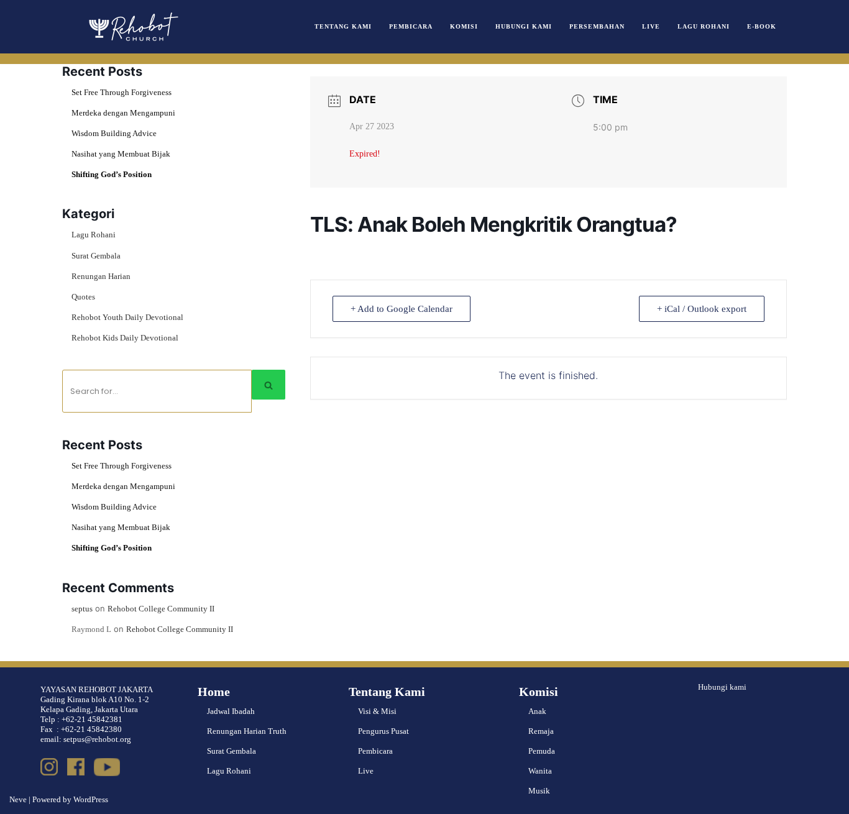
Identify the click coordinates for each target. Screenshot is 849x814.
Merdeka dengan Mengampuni (123, 112)
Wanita (540, 770)
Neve (18, 799)
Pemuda (541, 751)
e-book (761, 26)
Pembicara (411, 26)
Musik (539, 790)
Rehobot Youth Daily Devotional (127, 317)
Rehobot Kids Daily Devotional (124, 337)
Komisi (464, 26)
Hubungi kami (722, 687)
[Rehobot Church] (132, 26)
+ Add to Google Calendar (401, 309)
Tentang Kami (343, 26)
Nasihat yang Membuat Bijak (120, 153)
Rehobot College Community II (161, 608)
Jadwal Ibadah (231, 711)
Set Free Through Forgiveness (121, 92)
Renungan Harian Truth (247, 731)
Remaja (541, 731)
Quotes (83, 296)
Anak (537, 711)
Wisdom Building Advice (114, 133)
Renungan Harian (101, 276)
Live (651, 26)
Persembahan (597, 26)
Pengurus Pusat (383, 731)
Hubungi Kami (523, 26)
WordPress (90, 799)
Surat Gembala (96, 255)
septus (82, 608)
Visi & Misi (377, 711)
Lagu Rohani (703, 26)
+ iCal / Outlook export (701, 309)
